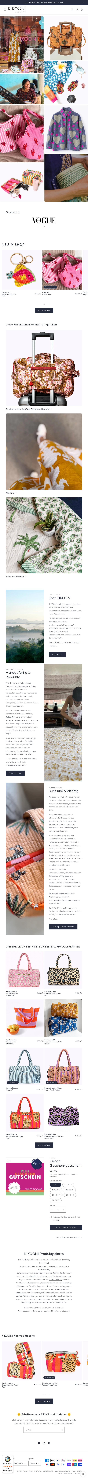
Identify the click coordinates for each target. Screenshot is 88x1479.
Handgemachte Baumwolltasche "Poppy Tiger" (14, 1136)
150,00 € (69, 1190)
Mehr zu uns (57, 655)
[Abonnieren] (62, 1430)
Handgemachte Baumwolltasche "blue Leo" (52, 993)
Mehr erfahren (15, 773)
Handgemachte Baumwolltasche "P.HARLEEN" (12, 993)
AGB (73, 1471)
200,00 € (56, 1195)
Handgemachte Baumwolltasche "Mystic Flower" (53, 1042)
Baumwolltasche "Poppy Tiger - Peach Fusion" (53, 1089)
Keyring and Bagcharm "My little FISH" (9, 294)
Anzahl (52, 1205)
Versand (60, 1174)
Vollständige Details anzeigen (68, 1237)
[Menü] (11, 1456)
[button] (4, 9)
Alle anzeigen (44, 310)
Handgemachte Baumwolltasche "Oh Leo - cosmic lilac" (54, 1136)
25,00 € (55, 1185)
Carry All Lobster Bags (46, 293)
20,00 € (55, 1200)
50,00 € (68, 1185)
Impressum (78, 1473)
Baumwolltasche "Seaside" (12, 1089)
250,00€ (70, 1195)
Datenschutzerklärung (62, 1471)
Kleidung (10, 493)
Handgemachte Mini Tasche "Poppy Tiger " (50, 1384)
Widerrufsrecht (48, 1471)
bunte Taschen (25, 714)
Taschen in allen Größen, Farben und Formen (28, 409)
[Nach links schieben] (38, 227)
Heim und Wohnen (15, 576)
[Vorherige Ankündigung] (4, 2)
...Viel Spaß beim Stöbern (63, 927)
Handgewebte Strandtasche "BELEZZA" (11, 1042)
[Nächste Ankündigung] (83, 2)
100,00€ (56, 1190)
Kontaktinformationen (65, 1473)
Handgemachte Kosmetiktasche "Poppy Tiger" (10, 1385)
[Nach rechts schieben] (49, 227)
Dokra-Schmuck (13, 717)
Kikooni (25, 1471)
